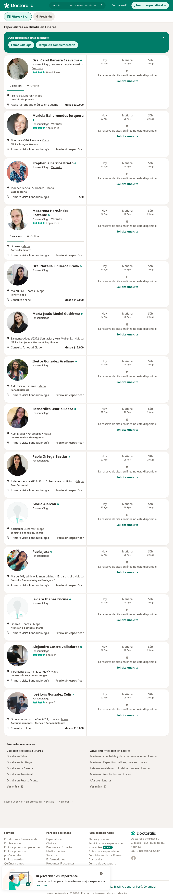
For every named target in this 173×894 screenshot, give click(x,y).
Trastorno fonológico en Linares (110, 774)
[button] (163, 38)
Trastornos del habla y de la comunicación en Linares (123, 756)
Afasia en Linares (101, 780)
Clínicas (51, 843)
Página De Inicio (13, 801)
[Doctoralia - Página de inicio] (25, 5)
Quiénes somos (14, 863)
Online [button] (34, 86)
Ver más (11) (15, 786)
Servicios (52, 855)
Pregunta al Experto (59, 847)
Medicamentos (55, 851)
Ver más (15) (98, 786)
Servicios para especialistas (106, 843)
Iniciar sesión (120, 5)
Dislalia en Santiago (19, 762)
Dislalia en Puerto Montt (22, 780)
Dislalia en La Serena (20, 768)
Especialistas (54, 839)
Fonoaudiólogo (21, 45)
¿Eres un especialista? (148, 5)
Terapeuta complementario (57, 45)
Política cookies (14, 859)
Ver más (37, 68)
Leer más (41, 885)
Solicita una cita (127, 81)
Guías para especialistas (104, 851)
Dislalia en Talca (17, 756)
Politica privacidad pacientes (22, 847)
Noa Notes (100, 847)
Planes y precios (99, 839)
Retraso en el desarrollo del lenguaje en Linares (120, 768)
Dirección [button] (15, 86)
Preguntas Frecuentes (60, 863)
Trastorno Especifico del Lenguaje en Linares (118, 762)
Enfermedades (34, 801)
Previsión (45, 16)
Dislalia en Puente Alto (21, 774)
